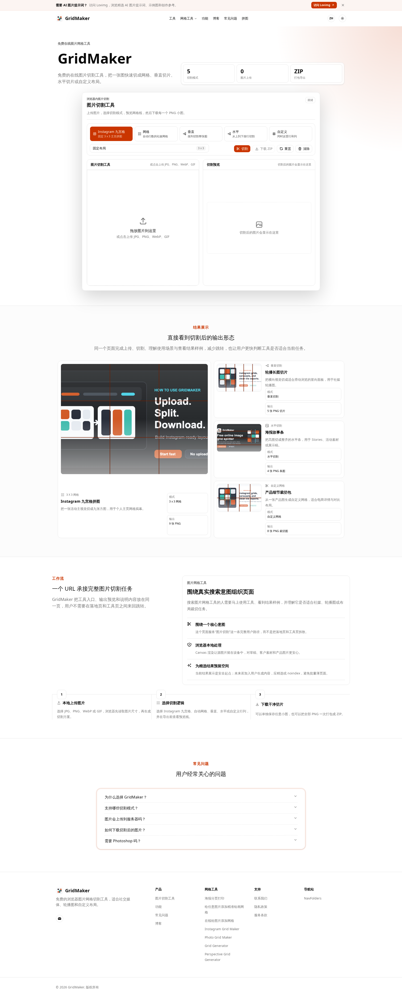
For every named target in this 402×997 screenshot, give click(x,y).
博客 (216, 18)
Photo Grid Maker (218, 937)
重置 (288, 148)
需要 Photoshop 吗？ (123, 840)
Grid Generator (216, 945)
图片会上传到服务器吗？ (125, 819)
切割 (244, 148)
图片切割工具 (165, 898)
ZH (331, 18)
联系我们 (260, 898)
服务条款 (260, 915)
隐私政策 (260, 906)
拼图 (245, 18)
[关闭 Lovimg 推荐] (343, 5)
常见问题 (230, 18)
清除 (306, 148)
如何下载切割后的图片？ (125, 829)
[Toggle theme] (342, 18)
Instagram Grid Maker (222, 929)
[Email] (59, 918)
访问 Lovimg (322, 5)
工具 (172, 18)
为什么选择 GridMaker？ (126, 797)
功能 (205, 18)
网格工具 (186, 18)
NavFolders (313, 898)
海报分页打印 (214, 898)
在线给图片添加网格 (219, 920)
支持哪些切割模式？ (121, 808)
